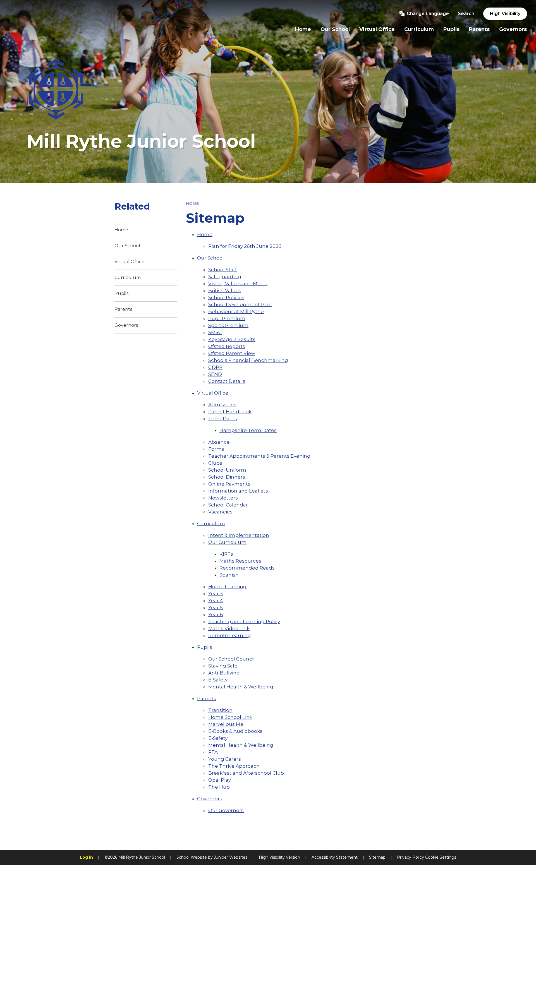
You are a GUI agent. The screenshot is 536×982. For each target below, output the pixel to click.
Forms (216, 449)
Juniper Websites (230, 857)
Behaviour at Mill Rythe (236, 311)
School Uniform (227, 470)
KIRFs (226, 554)
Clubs (215, 463)
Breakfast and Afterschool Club (246, 773)
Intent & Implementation (238, 535)
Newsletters (223, 498)
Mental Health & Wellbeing (240, 687)
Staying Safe (223, 666)
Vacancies (220, 512)
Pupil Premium (226, 318)
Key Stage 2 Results (231, 339)
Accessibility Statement (335, 857)
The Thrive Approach (234, 766)
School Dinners (226, 477)
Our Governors (226, 810)
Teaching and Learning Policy (244, 621)
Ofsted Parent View (231, 353)
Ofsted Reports (226, 346)
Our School (210, 258)
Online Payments (229, 484)
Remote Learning (229, 635)
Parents (206, 698)
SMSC (215, 332)
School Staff (222, 269)
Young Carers (224, 759)
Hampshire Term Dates (248, 430)
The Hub (219, 787)
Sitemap (377, 857)
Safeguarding (224, 276)
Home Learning (227, 586)
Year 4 (215, 600)
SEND (215, 374)
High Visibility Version (279, 857)
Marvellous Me (225, 724)
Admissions (222, 404)
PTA (213, 752)
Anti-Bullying (224, 673)
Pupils (204, 647)
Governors (209, 798)
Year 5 (215, 607)
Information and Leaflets (238, 491)
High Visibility (505, 13)
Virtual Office (212, 393)
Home (192, 203)
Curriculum (211, 523)
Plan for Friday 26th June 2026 (244, 246)
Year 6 (215, 614)
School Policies (226, 297)
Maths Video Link (229, 628)
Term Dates (222, 418)
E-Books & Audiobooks (235, 731)
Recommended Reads (247, 568)
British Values (224, 290)
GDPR (215, 367)
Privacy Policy (410, 857)
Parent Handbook (230, 411)
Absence (219, 442)
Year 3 (215, 593)
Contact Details (226, 381)
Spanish (229, 575)
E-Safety (218, 680)
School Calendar (228, 505)
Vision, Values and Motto (237, 283)
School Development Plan (240, 304)
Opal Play (219, 780)
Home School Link (230, 717)
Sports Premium (228, 325)
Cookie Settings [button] (440, 857)
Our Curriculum (227, 542)
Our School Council (231, 659)
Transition (220, 710)
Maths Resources (240, 561)
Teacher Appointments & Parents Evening (259, 456)
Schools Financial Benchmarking (248, 360)
